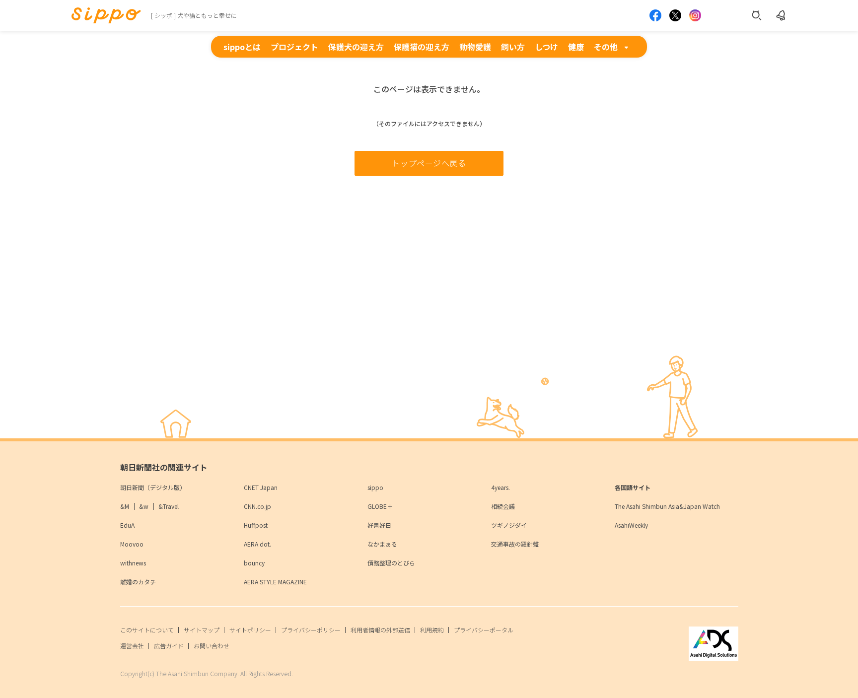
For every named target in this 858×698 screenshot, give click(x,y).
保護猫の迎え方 (421, 47)
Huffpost (256, 525)
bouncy (254, 562)
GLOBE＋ (380, 506)
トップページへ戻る (429, 163)
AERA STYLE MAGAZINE (275, 581)
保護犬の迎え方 (356, 47)
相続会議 (503, 506)
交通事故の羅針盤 (515, 544)
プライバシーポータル (483, 630)
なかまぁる (382, 544)
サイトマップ (201, 630)
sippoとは (242, 47)
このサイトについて (147, 630)
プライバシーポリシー (311, 630)
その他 (606, 47)
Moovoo (131, 544)
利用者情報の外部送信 (380, 630)
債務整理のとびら (391, 562)
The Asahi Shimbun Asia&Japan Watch (667, 506)
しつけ (546, 47)
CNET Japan (261, 487)
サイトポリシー (250, 630)
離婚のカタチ (138, 581)
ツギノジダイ (509, 525)
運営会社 (132, 645)
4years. (500, 487)
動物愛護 (475, 47)
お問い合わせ (211, 645)
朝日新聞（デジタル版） (153, 487)
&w (143, 506)
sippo (375, 487)
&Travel (168, 506)
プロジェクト (294, 47)
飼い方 (513, 47)
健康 (576, 47)
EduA (127, 525)
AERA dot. (257, 544)
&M (124, 506)
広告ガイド (169, 645)
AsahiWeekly (631, 525)
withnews (133, 562)
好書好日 (379, 525)
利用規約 (432, 630)
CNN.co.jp (257, 506)
